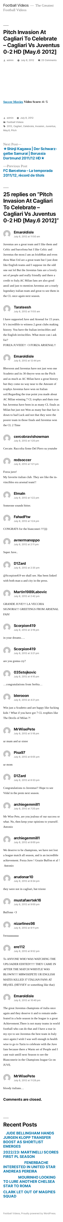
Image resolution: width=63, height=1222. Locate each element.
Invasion (39, 126)
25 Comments (49, 60)
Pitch (14, 130)
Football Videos (16, 5)
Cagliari (17, 126)
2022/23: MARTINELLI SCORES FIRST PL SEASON (30, 1154)
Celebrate (28, 126)
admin (10, 60)
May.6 (6, 130)
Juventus (50, 126)
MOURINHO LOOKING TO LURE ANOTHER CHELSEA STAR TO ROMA (29, 1181)
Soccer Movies (13, 102)
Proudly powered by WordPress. (38, 1213)
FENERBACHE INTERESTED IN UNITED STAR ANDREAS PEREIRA (29, 1166)
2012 (9, 126)
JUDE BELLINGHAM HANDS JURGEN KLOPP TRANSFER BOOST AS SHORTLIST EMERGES (28, 1139)
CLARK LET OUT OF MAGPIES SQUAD (29, 1194)
